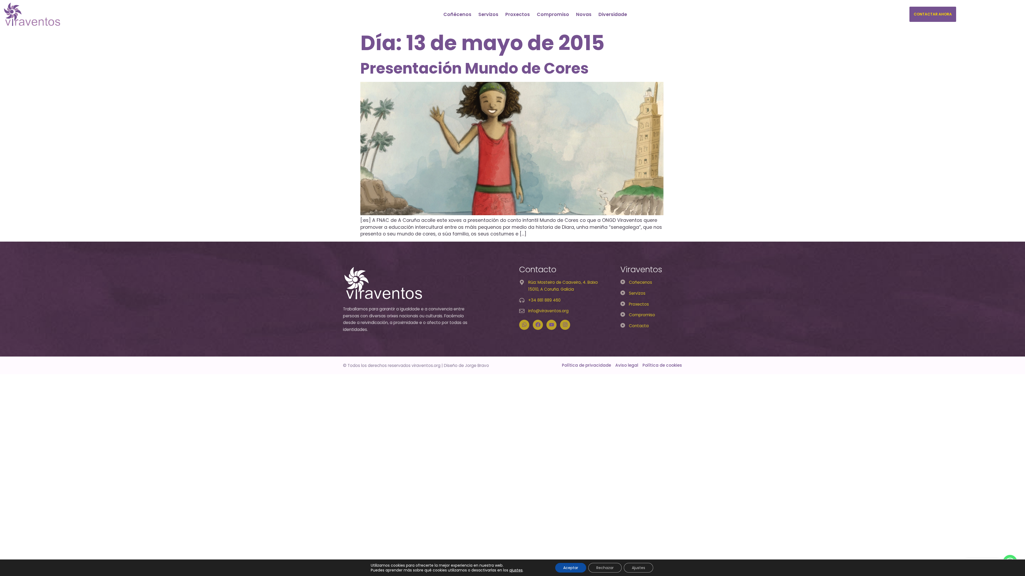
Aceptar (570, 567)
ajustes (516, 570)
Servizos (488, 14)
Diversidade (612, 14)
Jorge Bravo (477, 365)
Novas (584, 14)
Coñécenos (457, 14)
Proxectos (517, 14)
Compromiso (553, 14)
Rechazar (605, 567)
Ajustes (638, 567)
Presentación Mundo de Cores (474, 68)
